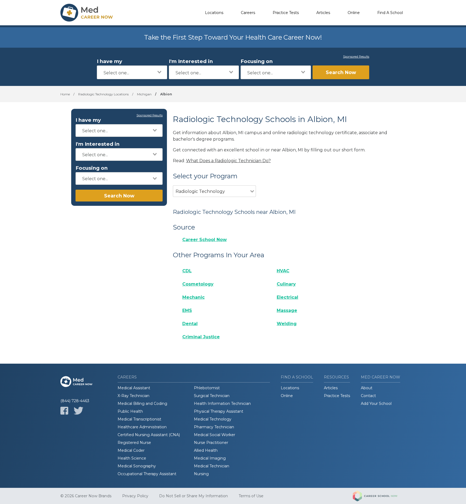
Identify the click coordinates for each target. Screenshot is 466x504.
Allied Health (206, 450)
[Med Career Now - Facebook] (64, 411)
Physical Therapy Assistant (218, 411)
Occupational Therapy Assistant (147, 473)
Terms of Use (251, 496)
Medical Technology (212, 419)
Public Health (130, 411)
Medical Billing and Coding (142, 403)
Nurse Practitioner (211, 442)
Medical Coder (131, 450)
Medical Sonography (137, 466)
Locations (214, 12)
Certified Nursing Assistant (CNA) (149, 434)
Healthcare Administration (142, 427)
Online (354, 12)
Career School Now (204, 239)
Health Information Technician (222, 403)
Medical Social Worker (214, 434)
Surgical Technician (211, 395)
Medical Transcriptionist (139, 419)
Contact (368, 395)
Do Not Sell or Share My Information (193, 496)
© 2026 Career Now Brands (85, 496)
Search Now (341, 72)
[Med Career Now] (87, 13)
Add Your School (376, 403)
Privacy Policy (135, 496)
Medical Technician (211, 466)
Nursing (201, 473)
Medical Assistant (134, 387)
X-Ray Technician (133, 395)
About (366, 387)
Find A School (390, 12)
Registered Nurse (134, 442)
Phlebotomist (207, 387)
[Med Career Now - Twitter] (78, 411)
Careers (248, 12)
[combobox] (132, 72)
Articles (323, 12)
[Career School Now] (379, 496)
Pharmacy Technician (214, 427)
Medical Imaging (210, 458)
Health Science (132, 458)
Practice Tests (286, 12)
